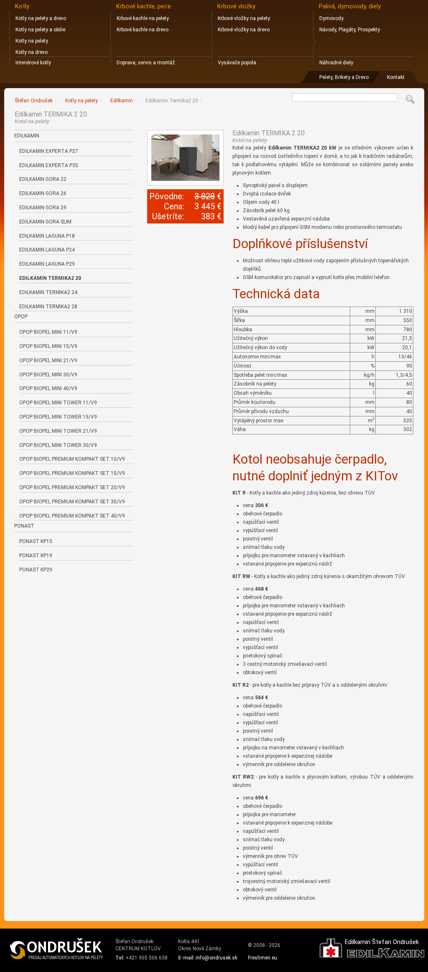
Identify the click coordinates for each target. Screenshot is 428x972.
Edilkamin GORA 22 (42, 179)
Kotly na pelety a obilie (40, 30)
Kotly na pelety (31, 41)
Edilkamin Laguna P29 (47, 264)
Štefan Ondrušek (34, 101)
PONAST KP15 (35, 541)
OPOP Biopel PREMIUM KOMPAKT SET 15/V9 (72, 473)
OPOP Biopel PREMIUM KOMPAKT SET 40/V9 (72, 516)
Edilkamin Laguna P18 (47, 236)
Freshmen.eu (262, 958)
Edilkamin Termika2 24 (48, 292)
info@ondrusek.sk (216, 958)
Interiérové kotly (33, 63)
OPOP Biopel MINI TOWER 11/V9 (58, 403)
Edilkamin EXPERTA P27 (48, 151)
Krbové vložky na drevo (244, 30)
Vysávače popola (237, 63)
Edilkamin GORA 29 (42, 208)
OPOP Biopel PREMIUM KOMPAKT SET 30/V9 (72, 502)
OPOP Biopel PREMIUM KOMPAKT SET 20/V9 (72, 487)
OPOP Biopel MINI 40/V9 (48, 388)
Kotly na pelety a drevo (40, 18)
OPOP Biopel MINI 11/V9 (48, 332)
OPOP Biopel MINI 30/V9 (48, 375)
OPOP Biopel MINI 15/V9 (48, 346)
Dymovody (331, 18)
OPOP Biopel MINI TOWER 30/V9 (58, 445)
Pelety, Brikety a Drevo (344, 77)
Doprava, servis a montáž (146, 63)
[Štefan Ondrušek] (57, 949)
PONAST (24, 526)
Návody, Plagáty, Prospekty (349, 30)
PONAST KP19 (35, 555)
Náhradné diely (336, 63)
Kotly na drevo (31, 52)
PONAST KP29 (35, 570)
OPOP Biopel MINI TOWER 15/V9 (58, 417)
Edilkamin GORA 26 (42, 193)
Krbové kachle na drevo (142, 30)
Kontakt (396, 77)
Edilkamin (26, 136)
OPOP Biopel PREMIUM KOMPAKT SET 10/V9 (72, 459)
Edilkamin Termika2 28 (48, 307)
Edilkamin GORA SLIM (45, 222)
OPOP (21, 317)
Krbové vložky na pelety (244, 18)
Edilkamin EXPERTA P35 (48, 165)
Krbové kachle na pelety (143, 18)
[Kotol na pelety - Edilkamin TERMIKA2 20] (185, 157)
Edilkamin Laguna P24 (47, 250)
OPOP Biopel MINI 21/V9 (48, 360)
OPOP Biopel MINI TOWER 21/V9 (58, 431)
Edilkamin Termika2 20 (50, 278)
